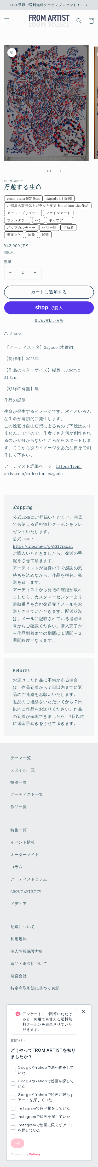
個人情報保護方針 (26, 951)
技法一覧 (18, 782)
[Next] (17, 1143)
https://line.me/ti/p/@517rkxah (43, 546)
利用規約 (18, 939)
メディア (18, 903)
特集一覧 (18, 830)
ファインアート (58, 213)
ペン (38, 220)
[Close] (83, 1012)
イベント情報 (22, 842)
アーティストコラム (28, 879)
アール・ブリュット (23, 213)
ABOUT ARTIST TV (25, 891)
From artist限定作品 (23, 198)
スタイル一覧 (22, 770)
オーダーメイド (24, 854)
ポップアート (59, 220)
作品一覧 (49, 227)
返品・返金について (28, 963)
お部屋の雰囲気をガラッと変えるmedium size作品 (48, 205)
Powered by (19, 1154)
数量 (8, 262)
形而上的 (14, 234)
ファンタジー (17, 220)
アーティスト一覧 (26, 794)
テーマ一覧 (20, 758)
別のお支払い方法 (49, 321)
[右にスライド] (61, 171)
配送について (22, 926)
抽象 (31, 234)
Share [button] (15, 333)
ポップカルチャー (21, 227)
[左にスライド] (37, 171)
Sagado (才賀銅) (59, 198)
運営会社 (18, 976)
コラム (16, 867)
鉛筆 (45, 234)
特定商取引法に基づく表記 (35, 988)
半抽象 (68, 227)
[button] (7, 21)
